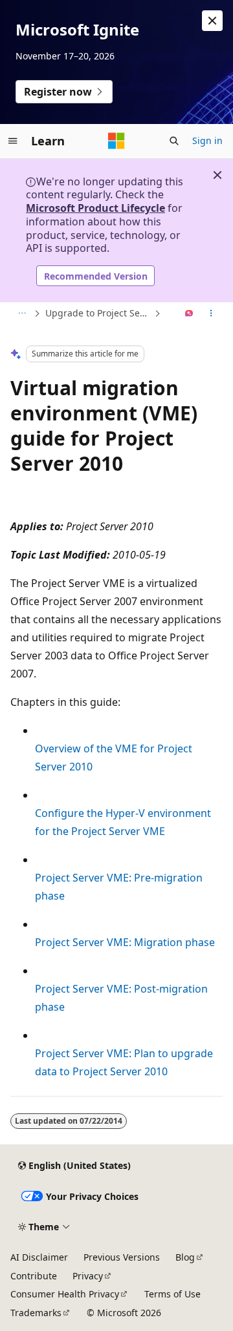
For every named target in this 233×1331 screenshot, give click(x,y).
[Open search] (174, 140)
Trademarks (35, 1312)
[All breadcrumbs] (21, 314)
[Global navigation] (13, 140)
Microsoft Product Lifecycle (95, 208)
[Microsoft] (116, 140)
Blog (185, 1257)
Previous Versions (121, 1257)
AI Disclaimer (39, 1257)
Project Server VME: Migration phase (125, 942)
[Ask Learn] (189, 314)
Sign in (207, 140)
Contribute (33, 1276)
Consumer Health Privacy (64, 1294)
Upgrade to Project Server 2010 (98, 313)
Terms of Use (172, 1294)
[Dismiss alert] (212, 20)
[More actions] (211, 314)
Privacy (87, 1276)
